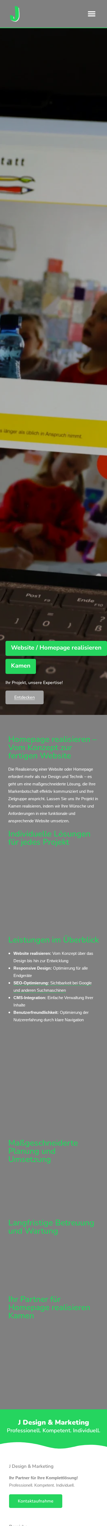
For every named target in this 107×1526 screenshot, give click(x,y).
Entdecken (24, 697)
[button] (92, 14)
